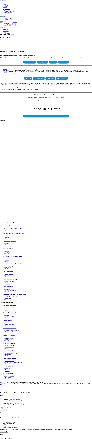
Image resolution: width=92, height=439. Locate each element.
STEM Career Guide (38, 78)
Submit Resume (50, 78)
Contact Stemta (3, 89)
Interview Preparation (61, 78)
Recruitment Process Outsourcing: (10, 71)
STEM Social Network (30, 62)
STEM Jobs (28, 78)
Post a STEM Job (63, 62)
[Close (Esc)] (0, 398)
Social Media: (6, 70)
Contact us (46, 116)
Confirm (6, 431)
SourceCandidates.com (36, 71)
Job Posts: (5, 69)
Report (6, 410)
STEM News (53, 62)
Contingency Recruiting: (8, 73)
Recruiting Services (42, 62)
